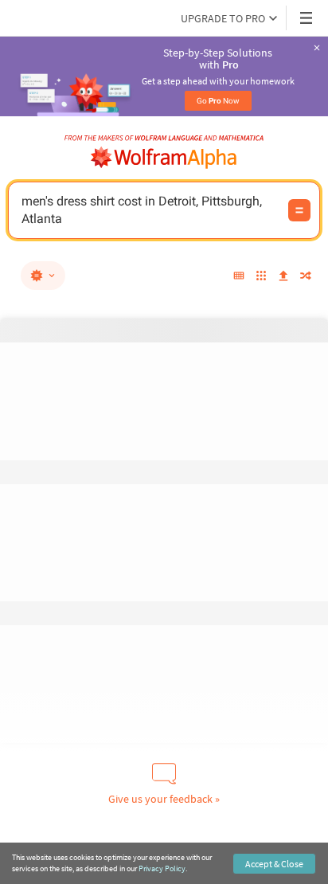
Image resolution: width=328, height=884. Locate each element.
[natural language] (43, 275)
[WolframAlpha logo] (164, 158)
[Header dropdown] (307, 18)
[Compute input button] (299, 210)
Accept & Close (274, 864)
